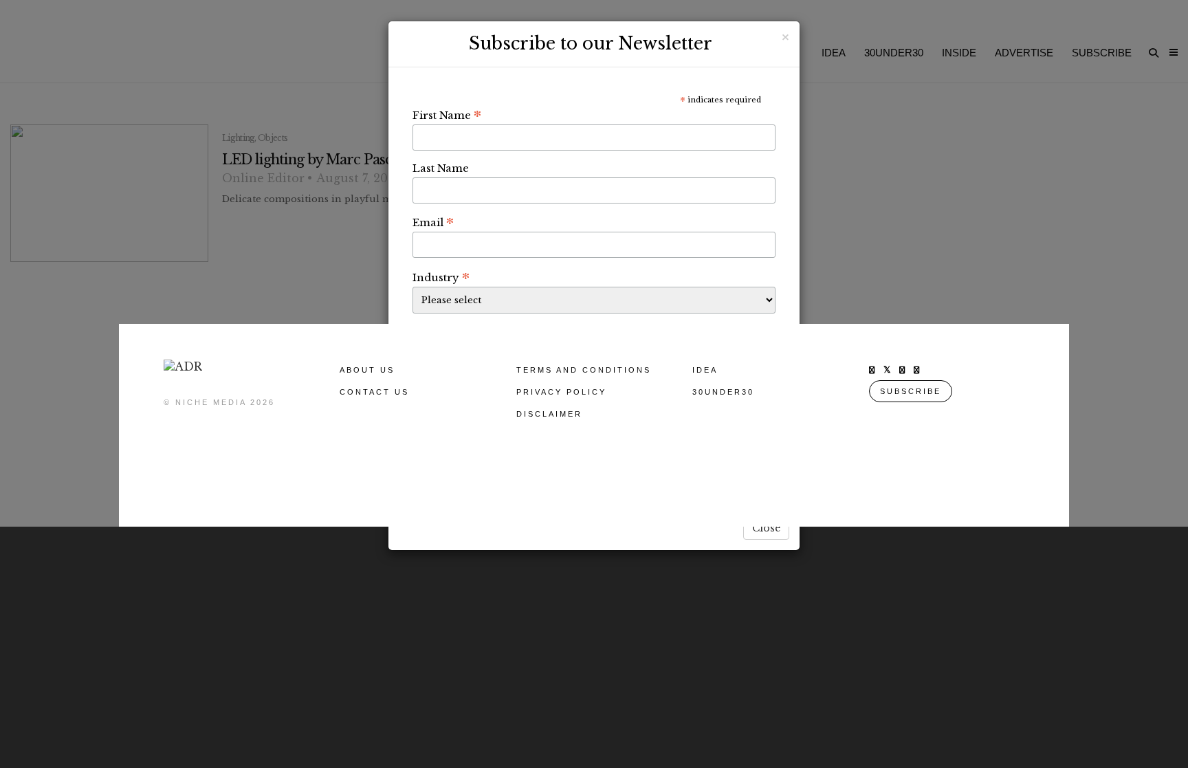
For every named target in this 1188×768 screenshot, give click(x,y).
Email (433, 222)
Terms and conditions (583, 370)
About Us (367, 370)
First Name (446, 114)
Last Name (440, 168)
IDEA (705, 370)
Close (766, 528)
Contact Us (374, 392)
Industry (441, 277)
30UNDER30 (723, 392)
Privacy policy (561, 392)
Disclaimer (549, 414)
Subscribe (910, 391)
